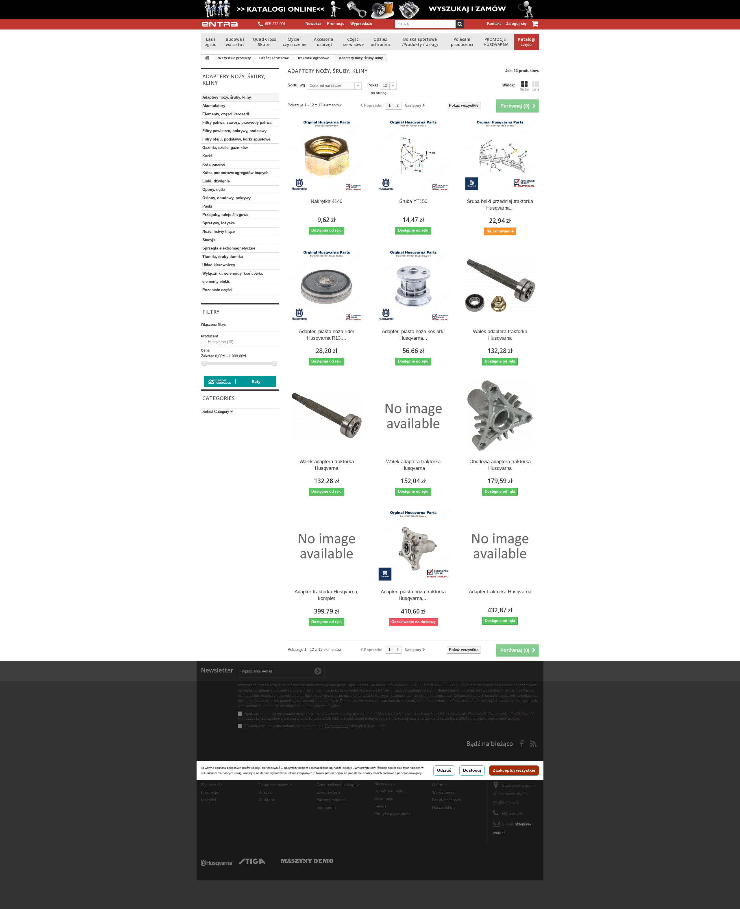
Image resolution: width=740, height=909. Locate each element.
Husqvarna (220, 342)
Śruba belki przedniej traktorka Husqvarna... (500, 205)
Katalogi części (526, 41)
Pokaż (372, 85)
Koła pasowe (213, 164)
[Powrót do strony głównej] (206, 58)
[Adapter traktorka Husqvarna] (500, 546)
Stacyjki (209, 240)
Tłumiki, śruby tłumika (222, 256)
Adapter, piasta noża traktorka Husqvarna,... (413, 595)
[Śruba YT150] (413, 155)
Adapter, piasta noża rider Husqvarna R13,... (326, 335)
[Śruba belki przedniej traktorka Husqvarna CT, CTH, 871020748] (500, 155)
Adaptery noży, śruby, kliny (226, 97)
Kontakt (494, 23)
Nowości (313, 23)
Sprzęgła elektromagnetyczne (228, 248)
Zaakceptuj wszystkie (514, 770)
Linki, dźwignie (216, 181)
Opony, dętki (213, 189)
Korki (207, 156)
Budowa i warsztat (235, 41)
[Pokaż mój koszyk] (535, 23)
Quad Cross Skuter (264, 41)
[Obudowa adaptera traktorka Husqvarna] (500, 416)
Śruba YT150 (413, 201)
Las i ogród (210, 41)
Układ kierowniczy (218, 265)
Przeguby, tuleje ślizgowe (225, 215)
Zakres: (207, 356)
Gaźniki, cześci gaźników (225, 147)
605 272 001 (275, 24)
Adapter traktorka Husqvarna (500, 591)
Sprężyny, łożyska (218, 223)
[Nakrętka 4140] (326, 155)
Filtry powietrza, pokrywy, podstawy (234, 131)
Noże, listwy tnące (218, 231)
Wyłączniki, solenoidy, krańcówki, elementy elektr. (232, 277)
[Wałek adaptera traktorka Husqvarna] (500, 286)
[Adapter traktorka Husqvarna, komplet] (326, 546)
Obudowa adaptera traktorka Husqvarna (500, 465)
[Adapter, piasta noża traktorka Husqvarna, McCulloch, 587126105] (413, 546)
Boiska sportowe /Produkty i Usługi (420, 41)
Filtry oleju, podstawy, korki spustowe (236, 139)
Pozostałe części (217, 290)
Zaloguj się (516, 23)
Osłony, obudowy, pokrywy (226, 198)
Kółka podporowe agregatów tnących (235, 173)
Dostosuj (472, 770)
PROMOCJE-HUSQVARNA (496, 41)
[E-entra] (219, 24)
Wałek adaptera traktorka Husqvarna (500, 335)
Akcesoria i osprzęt (325, 41)
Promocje (335, 23)
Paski (207, 206)
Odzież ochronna (380, 41)
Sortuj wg (296, 85)
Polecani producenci (462, 41)
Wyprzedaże (361, 23)
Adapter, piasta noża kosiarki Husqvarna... (413, 335)
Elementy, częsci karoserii (225, 114)
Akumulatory (213, 106)
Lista (535, 89)
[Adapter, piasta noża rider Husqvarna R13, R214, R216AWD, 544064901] (326, 286)
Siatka (524, 89)
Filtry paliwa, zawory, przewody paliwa (236, 122)
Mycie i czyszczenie (294, 41)
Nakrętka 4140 (326, 201)
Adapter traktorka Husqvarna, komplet (326, 595)
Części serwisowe (353, 41)
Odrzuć (444, 770)
